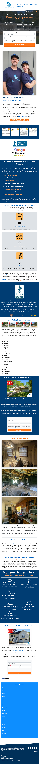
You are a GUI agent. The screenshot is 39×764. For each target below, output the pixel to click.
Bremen (3, 696)
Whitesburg (4, 733)
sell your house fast (31, 115)
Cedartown (4, 702)
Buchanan (4, 699)
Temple (3, 724)
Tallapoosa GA (4, 687)
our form (8, 229)
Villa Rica (4, 727)
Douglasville (4, 707)
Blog (37, 752)
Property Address (19, 32)
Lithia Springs (4, 713)
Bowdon (3, 693)
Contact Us (36, 750)
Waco (3, 730)
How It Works (25, 4)
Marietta (3, 716)
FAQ (18, 6)
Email (27, 36)
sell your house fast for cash (19, 650)
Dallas (3, 704)
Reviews (35, 4)
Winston (3, 736)
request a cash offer (22, 116)
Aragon (3, 690)
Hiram (3, 710)
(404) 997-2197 (34, 11)
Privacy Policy (14, 427)
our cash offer (13, 543)
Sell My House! (19, 4)
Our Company (31, 4)
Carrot (19, 760)
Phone (11, 36)
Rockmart (4, 721)
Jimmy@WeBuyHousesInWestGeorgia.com (7, 758)
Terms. (8, 41)
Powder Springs (5, 719)
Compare (21, 6)
